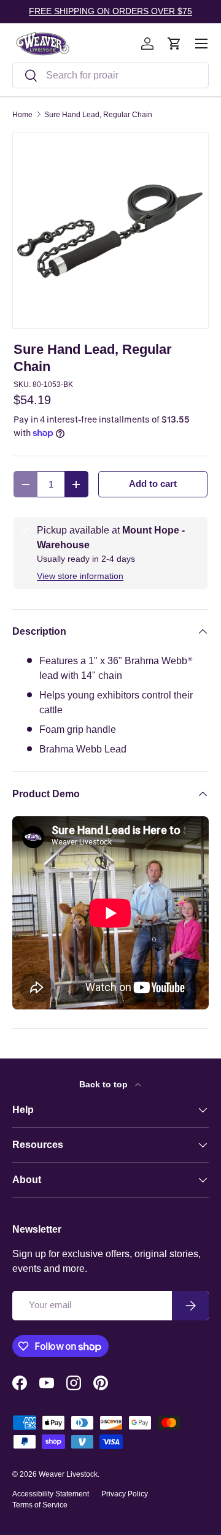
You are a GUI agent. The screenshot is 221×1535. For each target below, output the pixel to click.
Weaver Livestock (68, 1474)
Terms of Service (40, 1505)
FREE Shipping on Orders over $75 (110, 11)
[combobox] (110, 75)
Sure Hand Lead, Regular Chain (98, 114)
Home (22, 114)
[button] (174, 43)
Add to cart (153, 484)
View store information (80, 576)
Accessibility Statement (50, 1494)
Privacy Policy (124, 1494)
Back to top (104, 1084)
